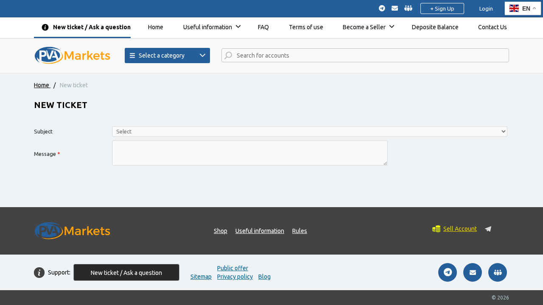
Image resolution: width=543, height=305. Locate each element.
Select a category (162, 55)
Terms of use (306, 27)
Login (486, 8)
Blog (264, 276)
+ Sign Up (442, 8)
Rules (299, 230)
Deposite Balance (435, 27)
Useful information (207, 27)
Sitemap (201, 276)
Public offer (232, 268)
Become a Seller (364, 27)
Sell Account (460, 228)
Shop (220, 230)
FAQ (263, 27)
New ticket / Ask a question (92, 27)
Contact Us (492, 27)
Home (155, 27)
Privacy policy (235, 276)
